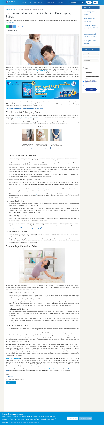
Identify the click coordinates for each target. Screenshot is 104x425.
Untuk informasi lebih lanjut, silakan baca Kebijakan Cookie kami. (24, 422)
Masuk (89, 2)
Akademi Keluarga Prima (39, 2)
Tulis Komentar (10, 382)
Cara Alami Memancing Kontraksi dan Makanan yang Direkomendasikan (90, 34)
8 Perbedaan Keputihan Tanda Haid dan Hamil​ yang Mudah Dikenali (91, 27)
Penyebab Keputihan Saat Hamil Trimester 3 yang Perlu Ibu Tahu (91, 20)
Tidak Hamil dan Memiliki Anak (91, 67)
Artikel (29, 2)
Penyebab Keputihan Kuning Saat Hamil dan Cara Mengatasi (91, 12)
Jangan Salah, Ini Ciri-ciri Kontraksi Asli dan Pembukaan (90, 41)
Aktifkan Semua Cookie (85, 418)
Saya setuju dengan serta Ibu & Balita (91, 81)
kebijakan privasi (93, 81)
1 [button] (42, 96)
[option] (42, 89)
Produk (22, 2)
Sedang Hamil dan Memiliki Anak (92, 77)
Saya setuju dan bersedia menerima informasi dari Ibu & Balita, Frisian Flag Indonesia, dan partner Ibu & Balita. (91, 85)
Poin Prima (60, 2)
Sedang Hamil (88, 72)
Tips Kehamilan (14, 9)
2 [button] (45, 96)
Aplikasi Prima (50, 2)
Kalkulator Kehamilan (49, 368)
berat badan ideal (41, 189)
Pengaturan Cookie (72, 418)
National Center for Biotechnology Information (24, 117)
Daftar (95, 2)
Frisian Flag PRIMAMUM (40, 71)
